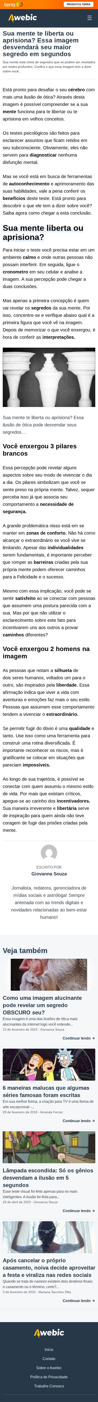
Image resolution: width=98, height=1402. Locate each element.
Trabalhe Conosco (49, 1386)
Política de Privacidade (49, 1377)
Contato (49, 1359)
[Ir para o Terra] (14, 4)
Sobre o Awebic (49, 1368)
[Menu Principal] (90, 18)
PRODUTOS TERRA (78, 4)
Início (49, 1350)
